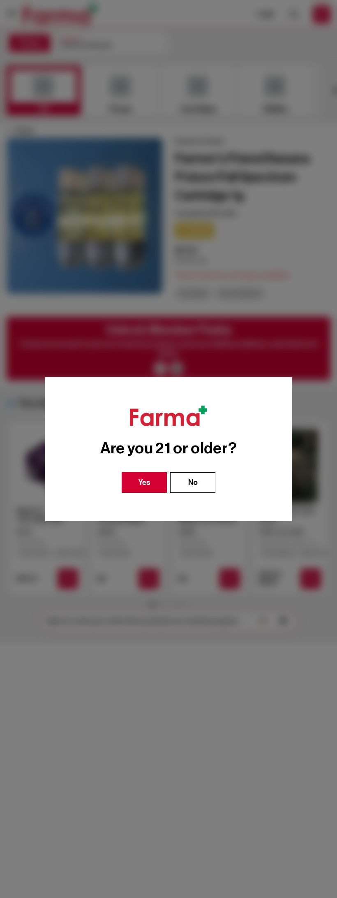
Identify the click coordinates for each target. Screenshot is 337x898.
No (193, 482)
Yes (144, 482)
